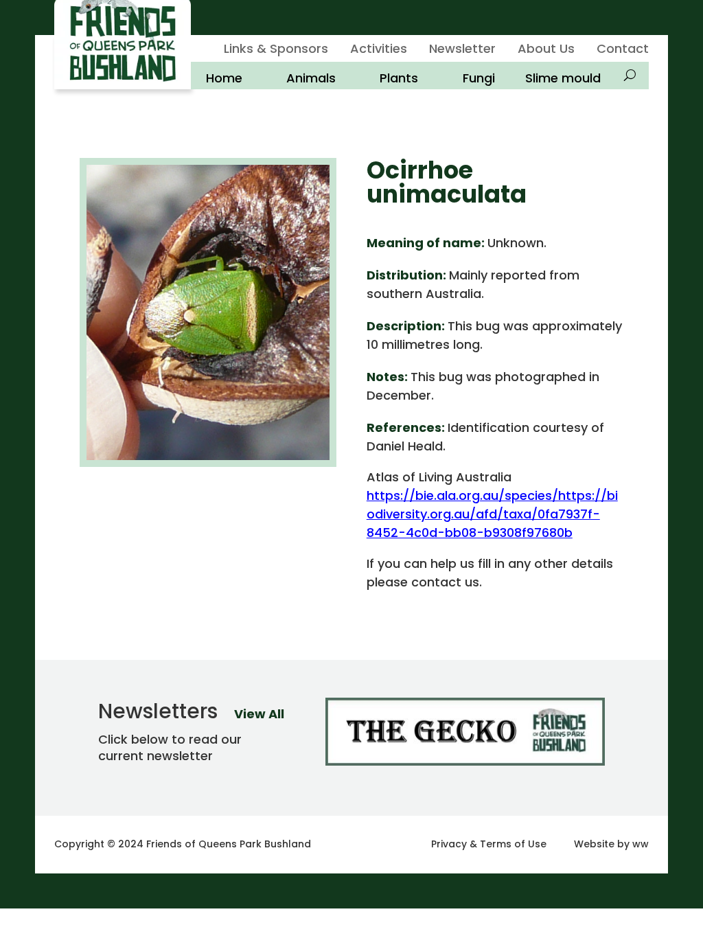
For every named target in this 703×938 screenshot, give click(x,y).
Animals (311, 78)
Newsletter (462, 50)
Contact (623, 50)
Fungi (479, 78)
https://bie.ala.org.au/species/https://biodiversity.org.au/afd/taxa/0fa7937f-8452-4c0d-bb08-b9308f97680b (492, 514)
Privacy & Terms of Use (488, 844)
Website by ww (611, 844)
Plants (399, 78)
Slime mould (563, 78)
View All (259, 713)
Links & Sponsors (276, 50)
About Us (546, 50)
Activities (378, 50)
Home (224, 78)
